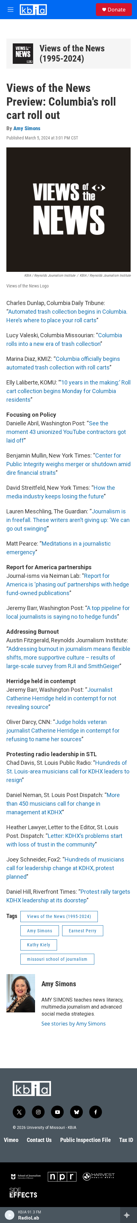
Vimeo (11, 1140)
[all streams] (128, 1215)
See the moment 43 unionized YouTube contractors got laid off (66, 432)
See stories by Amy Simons (73, 1023)
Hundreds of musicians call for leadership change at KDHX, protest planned (65, 868)
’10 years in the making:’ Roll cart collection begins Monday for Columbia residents (68, 391)
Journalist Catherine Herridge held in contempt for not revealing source (61, 698)
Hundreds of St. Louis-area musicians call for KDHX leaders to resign (67, 771)
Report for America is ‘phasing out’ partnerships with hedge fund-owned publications (67, 584)
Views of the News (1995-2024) (72, 53)
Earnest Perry (83, 930)
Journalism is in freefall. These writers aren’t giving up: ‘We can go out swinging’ (68, 520)
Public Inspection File (85, 1140)
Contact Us (39, 1140)
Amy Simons (26, 128)
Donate (117, 9)
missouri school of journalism (57, 959)
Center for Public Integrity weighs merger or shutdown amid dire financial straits (68, 464)
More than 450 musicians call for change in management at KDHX (63, 804)
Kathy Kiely (38, 944)
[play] (10, 1215)
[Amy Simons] (20, 993)
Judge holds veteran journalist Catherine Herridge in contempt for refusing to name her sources (62, 730)
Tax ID (126, 1140)
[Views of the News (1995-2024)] (23, 53)
